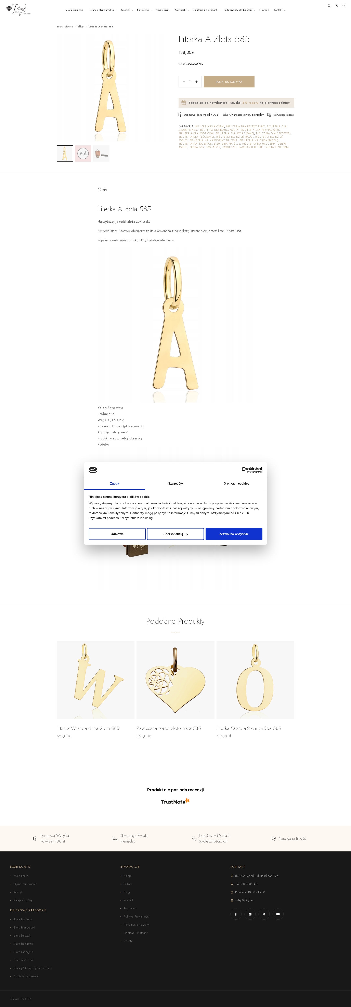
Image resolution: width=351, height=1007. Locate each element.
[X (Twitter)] (264, 914)
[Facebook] (236, 914)
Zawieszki (180, 10)
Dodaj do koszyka (229, 82)
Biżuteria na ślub (227, 144)
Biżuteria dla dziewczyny (245, 126)
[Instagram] (250, 914)
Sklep (81, 26)
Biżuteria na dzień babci (234, 137)
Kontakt (278, 10)
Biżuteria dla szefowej (273, 133)
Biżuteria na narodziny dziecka (214, 140)
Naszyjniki (162, 10)
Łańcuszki (143, 10)
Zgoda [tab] (114, 483)
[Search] (329, 6)
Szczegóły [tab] (175, 483)
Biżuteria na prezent (205, 10)
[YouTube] (278, 914)
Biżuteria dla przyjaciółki (260, 130)
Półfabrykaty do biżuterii (238, 10)
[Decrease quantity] (182, 81)
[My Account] (336, 6)
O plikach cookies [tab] (236, 483)
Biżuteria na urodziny (258, 144)
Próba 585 (197, 147)
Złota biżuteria (74, 10)
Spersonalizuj (173, 534)
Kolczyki (125, 10)
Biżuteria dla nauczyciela (219, 130)
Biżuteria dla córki (209, 126)
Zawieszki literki (251, 147)
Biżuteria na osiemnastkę (259, 140)
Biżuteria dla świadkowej (235, 133)
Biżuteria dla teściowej (196, 137)
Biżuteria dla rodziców (196, 133)
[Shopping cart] (343, 6)
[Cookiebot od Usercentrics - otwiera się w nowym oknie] (244, 470)
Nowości (264, 10)
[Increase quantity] (198, 81)
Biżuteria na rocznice (195, 144)
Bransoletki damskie (102, 10)
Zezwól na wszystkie (234, 534)
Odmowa (117, 534)
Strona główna (65, 26)
